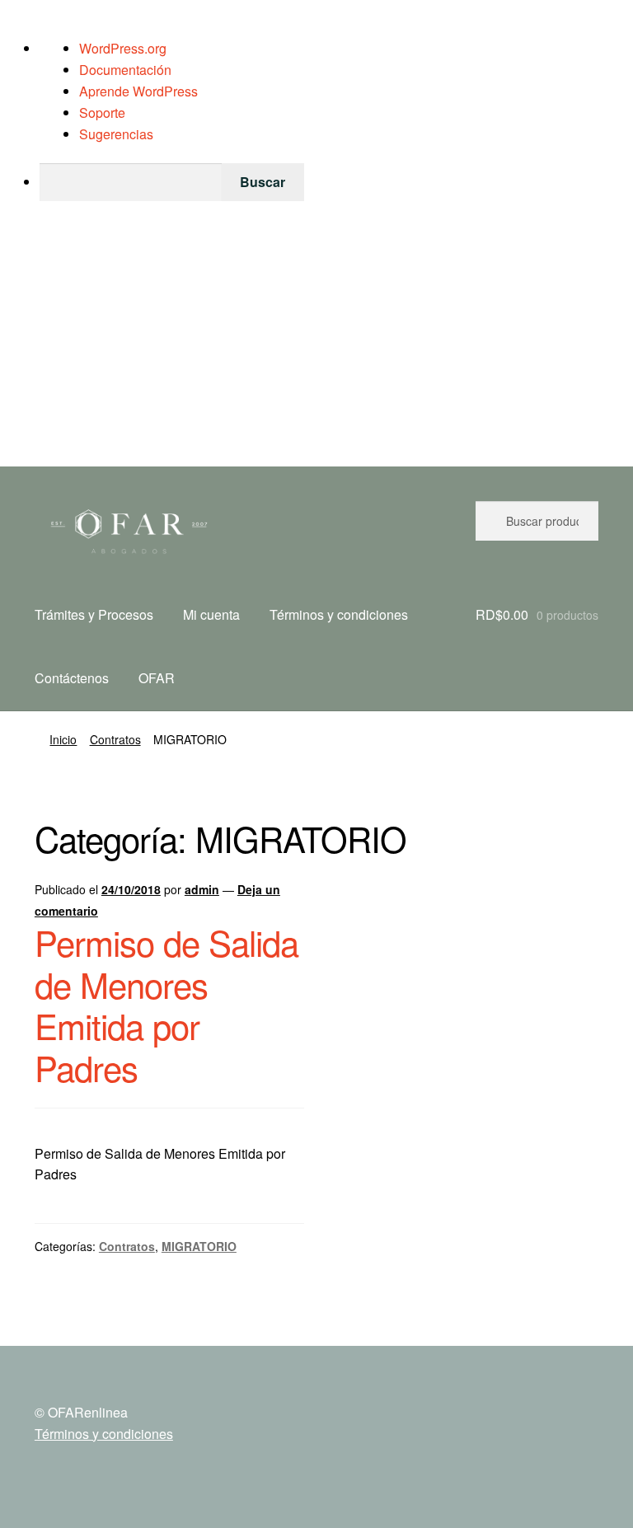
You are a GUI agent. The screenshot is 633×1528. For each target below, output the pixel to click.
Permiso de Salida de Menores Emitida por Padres (166, 1005)
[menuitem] (336, 182)
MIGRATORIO (199, 1246)
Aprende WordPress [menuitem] (138, 91)
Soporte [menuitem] (102, 112)
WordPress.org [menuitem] (122, 48)
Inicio (63, 739)
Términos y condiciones (339, 614)
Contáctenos (72, 677)
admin (202, 889)
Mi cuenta (211, 614)
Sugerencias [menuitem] (116, 133)
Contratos (115, 739)
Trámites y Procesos (94, 614)
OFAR (156, 677)
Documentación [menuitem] (125, 69)
